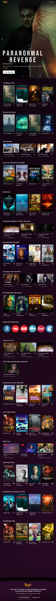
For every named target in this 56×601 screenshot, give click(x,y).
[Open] (52, 2)
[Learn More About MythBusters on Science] (53, 456)
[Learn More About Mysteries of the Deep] (18, 456)
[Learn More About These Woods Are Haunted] (18, 356)
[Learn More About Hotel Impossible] (18, 157)
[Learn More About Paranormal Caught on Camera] (18, 236)
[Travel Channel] (5, 2)
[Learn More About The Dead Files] (18, 287)
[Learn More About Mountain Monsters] (18, 377)
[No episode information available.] (35, 456)
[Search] (49, 2)
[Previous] (2, 39)
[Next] (53, 39)
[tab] (22, 76)
